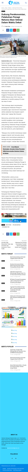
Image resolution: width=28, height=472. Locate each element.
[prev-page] (2, 303)
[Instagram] (15, 458)
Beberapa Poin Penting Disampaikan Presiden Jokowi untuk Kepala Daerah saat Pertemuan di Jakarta (21, 245)
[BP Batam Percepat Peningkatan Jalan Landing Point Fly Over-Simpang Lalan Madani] (5, 281)
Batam (3, 268)
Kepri (6, 7)
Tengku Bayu (7, 26)
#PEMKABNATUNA (5, 226)
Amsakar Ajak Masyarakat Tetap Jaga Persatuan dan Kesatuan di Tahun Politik (7, 245)
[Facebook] (7, 30)
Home (2, 7)
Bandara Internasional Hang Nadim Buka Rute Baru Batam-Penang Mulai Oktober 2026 (17, 266)
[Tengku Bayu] (2, 26)
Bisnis (3, 260)
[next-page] (5, 303)
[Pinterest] (14, 30)
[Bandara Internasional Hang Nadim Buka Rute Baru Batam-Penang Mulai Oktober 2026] (5, 266)
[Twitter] (11, 30)
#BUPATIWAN (8, 224)
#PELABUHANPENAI (16, 224)
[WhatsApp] (18, 30)
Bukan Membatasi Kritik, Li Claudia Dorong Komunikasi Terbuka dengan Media (18, 367)
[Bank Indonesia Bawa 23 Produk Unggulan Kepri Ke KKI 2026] (5, 259)
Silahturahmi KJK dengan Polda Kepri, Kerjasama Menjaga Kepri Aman (17, 297)
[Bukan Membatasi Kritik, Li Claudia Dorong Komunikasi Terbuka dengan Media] (5, 367)
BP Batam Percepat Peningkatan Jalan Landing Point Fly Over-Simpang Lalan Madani (18, 281)
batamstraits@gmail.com (13, 448)
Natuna (9, 7)
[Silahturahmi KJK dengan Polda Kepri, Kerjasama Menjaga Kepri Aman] (5, 298)
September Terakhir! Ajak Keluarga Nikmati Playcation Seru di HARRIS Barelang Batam (18, 351)
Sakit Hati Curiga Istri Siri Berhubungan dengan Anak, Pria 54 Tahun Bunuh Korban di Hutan (18, 273)
